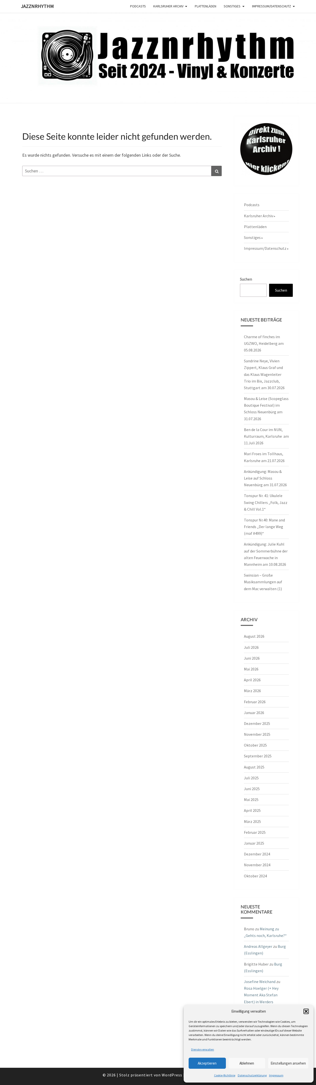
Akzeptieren (207, 1063)
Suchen (246, 279)
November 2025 (257, 734)
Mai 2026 (251, 669)
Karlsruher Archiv (168, 6)
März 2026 (252, 690)
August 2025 (254, 767)
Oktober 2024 (255, 875)
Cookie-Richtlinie (224, 1075)
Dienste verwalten (202, 1049)
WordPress (172, 1074)
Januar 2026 (254, 712)
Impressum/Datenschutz (271, 6)
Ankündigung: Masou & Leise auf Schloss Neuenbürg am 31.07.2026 (265, 478)
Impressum (276, 1075)
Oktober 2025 (255, 745)
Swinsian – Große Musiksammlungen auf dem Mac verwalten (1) (263, 582)
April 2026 (252, 679)
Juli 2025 (251, 777)
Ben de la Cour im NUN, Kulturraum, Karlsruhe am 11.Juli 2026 (266, 436)
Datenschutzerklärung (252, 1075)
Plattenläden (205, 6)
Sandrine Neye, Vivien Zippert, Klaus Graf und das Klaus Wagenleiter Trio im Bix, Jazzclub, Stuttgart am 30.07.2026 (264, 374)
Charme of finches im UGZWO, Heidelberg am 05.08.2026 (264, 343)
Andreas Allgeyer (258, 946)
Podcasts (138, 6)
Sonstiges (232, 6)
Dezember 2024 (257, 853)
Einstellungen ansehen (288, 1063)
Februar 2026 (255, 701)
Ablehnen (246, 1063)
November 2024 (257, 864)
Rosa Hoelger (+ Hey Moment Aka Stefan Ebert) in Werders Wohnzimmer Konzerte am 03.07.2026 (264, 1002)
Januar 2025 (254, 843)
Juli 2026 (251, 647)
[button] (306, 1011)
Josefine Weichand (260, 981)
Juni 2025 (252, 788)
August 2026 (254, 636)
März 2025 (252, 821)
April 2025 (252, 810)
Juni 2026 (252, 658)
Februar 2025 (255, 832)
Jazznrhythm (37, 6)
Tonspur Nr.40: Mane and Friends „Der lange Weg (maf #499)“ (264, 526)
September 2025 (258, 755)
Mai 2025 (251, 799)
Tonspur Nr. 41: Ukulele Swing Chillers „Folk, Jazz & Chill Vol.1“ (265, 502)
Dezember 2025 (257, 723)
